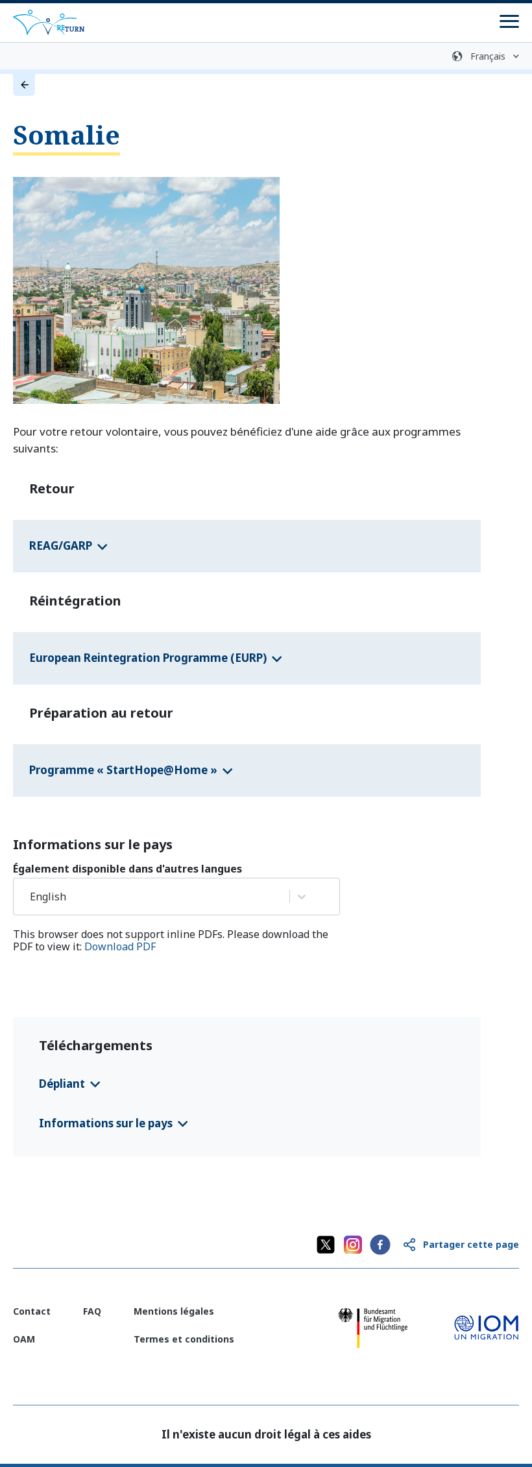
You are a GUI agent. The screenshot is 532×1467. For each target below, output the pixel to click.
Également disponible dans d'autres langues (127, 869)
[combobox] (31, 896)
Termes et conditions (184, 1339)
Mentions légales (174, 1311)
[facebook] (380, 1244)
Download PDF (120, 946)
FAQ (92, 1311)
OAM (24, 1339)
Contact (32, 1311)
